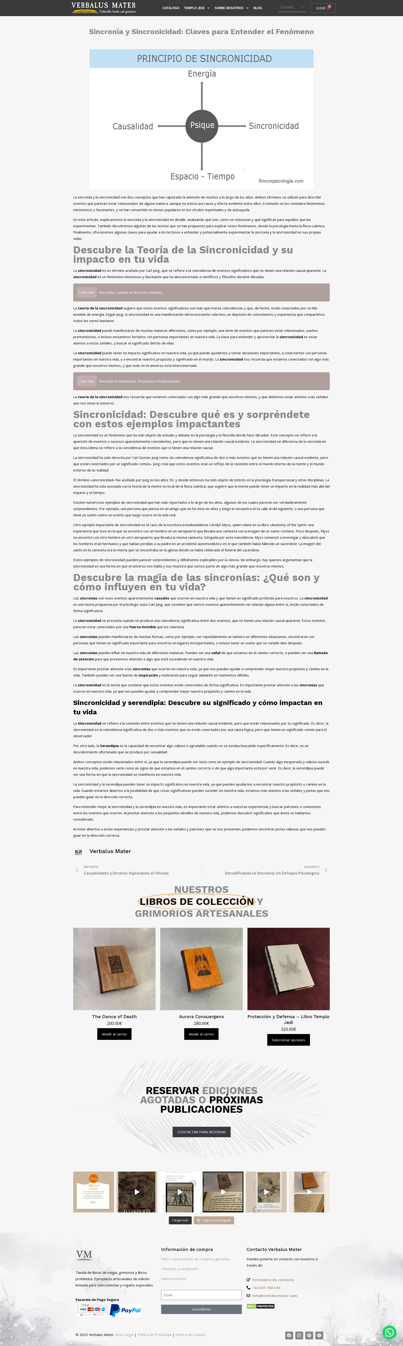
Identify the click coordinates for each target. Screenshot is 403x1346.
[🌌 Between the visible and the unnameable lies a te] (266, 1192)
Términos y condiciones (180, 1268)
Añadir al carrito (114, 1034)
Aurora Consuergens (201, 1016)
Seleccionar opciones (288, 1040)
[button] (389, 1332)
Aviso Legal (124, 1334)
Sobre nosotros (173, 1278)
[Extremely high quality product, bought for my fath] (93, 1192)
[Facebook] (289, 1335)
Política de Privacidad (154, 1334)
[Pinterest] (309, 1335)
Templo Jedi (194, 8)
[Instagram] (299, 1335)
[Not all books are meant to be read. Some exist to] (136, 1192)
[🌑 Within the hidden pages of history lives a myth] (223, 1192)
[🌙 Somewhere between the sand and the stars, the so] (180, 1192)
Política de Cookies (190, 1334)
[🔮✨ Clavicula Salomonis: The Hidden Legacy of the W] (309, 1192)
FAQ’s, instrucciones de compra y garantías (195, 1259)
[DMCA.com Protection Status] (261, 1307)
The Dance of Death (114, 1016)
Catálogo (171, 8)
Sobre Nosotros (229, 8)
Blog (258, 8)
